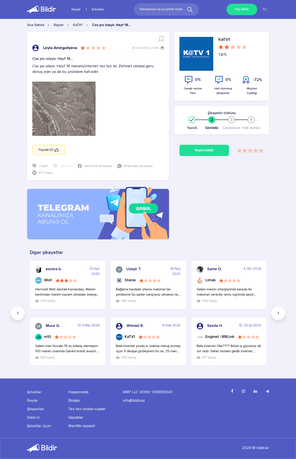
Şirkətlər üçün (39, 426)
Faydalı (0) (46, 150)
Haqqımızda (78, 392)
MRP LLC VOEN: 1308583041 (148, 392)
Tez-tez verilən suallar (87, 409)
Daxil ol (33, 418)
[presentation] (18, 313)
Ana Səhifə (35, 25)
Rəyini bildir (204, 150)
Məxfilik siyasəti (81, 426)
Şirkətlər (98, 9)
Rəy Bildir (242, 9)
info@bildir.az (134, 401)
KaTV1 (78, 25)
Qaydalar (75, 418)
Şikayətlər (35, 409)
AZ (265, 9)
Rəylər (76, 9)
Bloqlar (74, 401)
